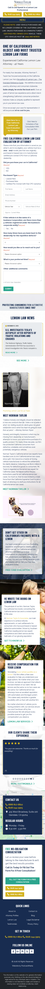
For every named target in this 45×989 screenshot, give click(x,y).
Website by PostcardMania (22, 966)
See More (22, 360)
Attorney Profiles (12, 916)
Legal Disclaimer (32, 920)
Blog (33, 916)
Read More (10, 353)
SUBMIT (8, 289)
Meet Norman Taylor (15, 489)
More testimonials (22, 783)
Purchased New (12, 181)
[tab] (12, 125)
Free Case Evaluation (17, 570)
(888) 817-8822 (34, 14)
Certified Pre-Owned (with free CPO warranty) (23, 184)
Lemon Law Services (19, 721)
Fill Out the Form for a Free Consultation (22, 881)
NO (7, 171)
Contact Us (33, 911)
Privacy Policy (33, 924)
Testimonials (12, 924)
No (12, 229)
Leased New (11, 179)
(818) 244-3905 (14, 14)
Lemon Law (12, 920)
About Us (12, 911)
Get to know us (13, 640)
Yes (7, 229)
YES (7, 168)
